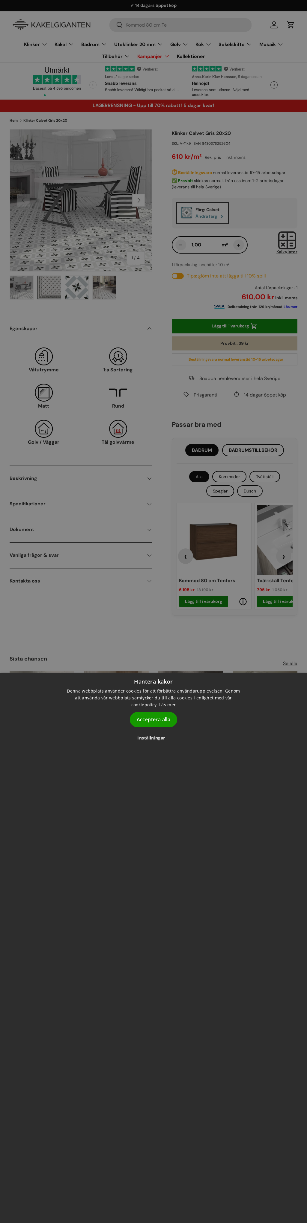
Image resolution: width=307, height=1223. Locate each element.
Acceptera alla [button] (154, 719)
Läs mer (167, 704)
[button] (153, 738)
